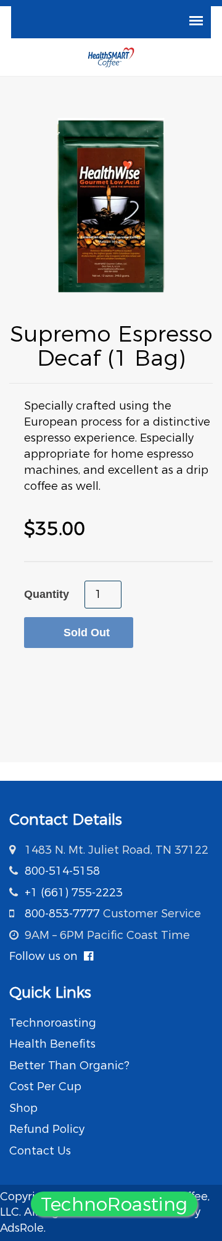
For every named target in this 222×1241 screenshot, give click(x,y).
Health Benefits (52, 1044)
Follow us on (46, 956)
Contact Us (40, 1151)
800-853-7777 (62, 913)
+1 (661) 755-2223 (74, 892)
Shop (23, 1108)
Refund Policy (46, 1129)
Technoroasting (52, 1023)
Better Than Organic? (69, 1065)
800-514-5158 (62, 871)
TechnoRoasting (114, 1204)
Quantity (46, 594)
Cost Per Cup (45, 1086)
